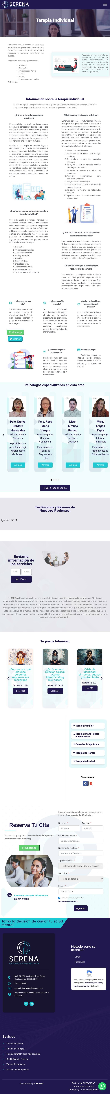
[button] (3, 435)
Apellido (85, 823)
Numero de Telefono (68, 848)
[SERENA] (15, 5)
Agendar (80, 908)
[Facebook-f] (26, 1004)
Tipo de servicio (65, 860)
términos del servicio (82, 986)
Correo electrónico (66, 835)
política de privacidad (93, 983)
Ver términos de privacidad (67, 901)
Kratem (39, 1083)
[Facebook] (85, 783)
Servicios (62, 873)
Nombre (62, 823)
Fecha (61, 886)
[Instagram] (32, 1004)
